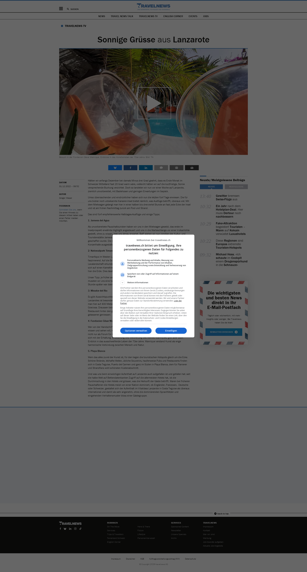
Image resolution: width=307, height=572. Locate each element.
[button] (153, 282)
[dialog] (153, 286)
